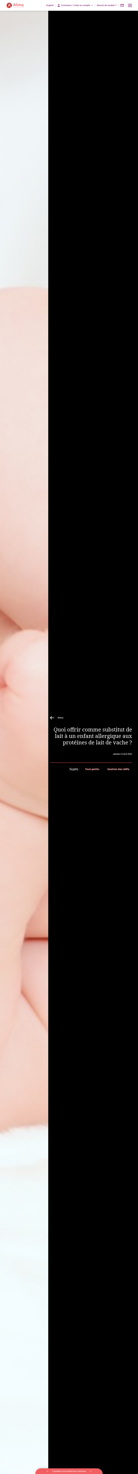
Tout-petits (92, 769)
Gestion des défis (118, 769)
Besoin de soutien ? (106, 5)
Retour (60, 717)
